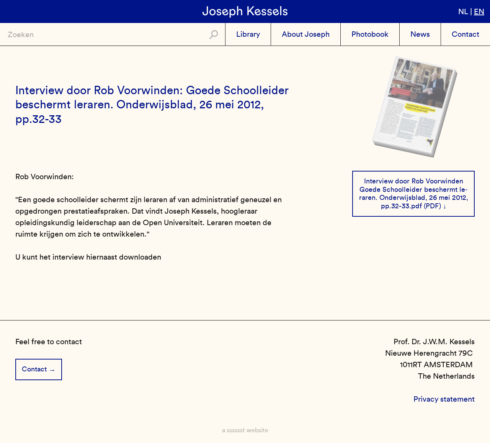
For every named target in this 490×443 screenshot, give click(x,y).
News (420, 34)
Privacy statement (444, 399)
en (479, 11)
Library (248, 34)
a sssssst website (245, 430)
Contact (465, 34)
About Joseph (306, 34)
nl (463, 11)
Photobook (370, 34)
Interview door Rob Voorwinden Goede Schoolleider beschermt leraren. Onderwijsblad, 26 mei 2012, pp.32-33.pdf (413, 193)
